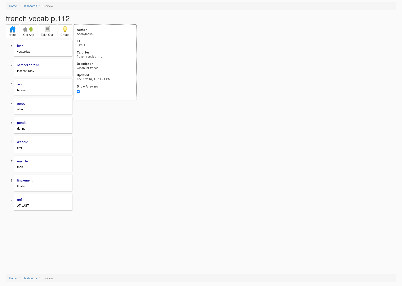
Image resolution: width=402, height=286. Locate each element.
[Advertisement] (107, 141)
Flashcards (29, 6)
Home (13, 6)
